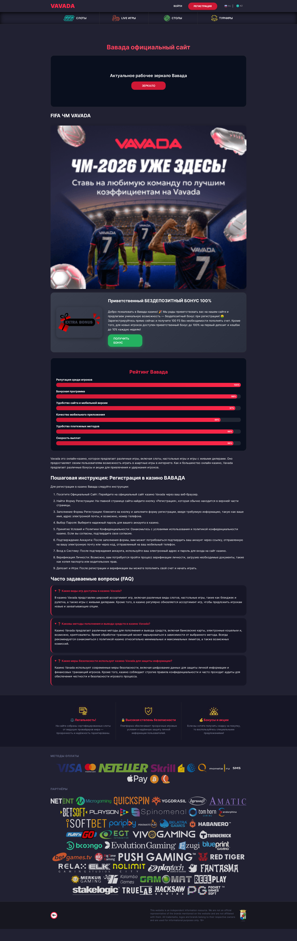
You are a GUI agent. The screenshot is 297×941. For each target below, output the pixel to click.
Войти (178, 5)
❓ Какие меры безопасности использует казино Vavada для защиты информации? (115, 661)
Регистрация (203, 6)
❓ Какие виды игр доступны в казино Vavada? (90, 591)
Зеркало (148, 85)
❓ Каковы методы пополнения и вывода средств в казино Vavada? (104, 623)
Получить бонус (121, 340)
